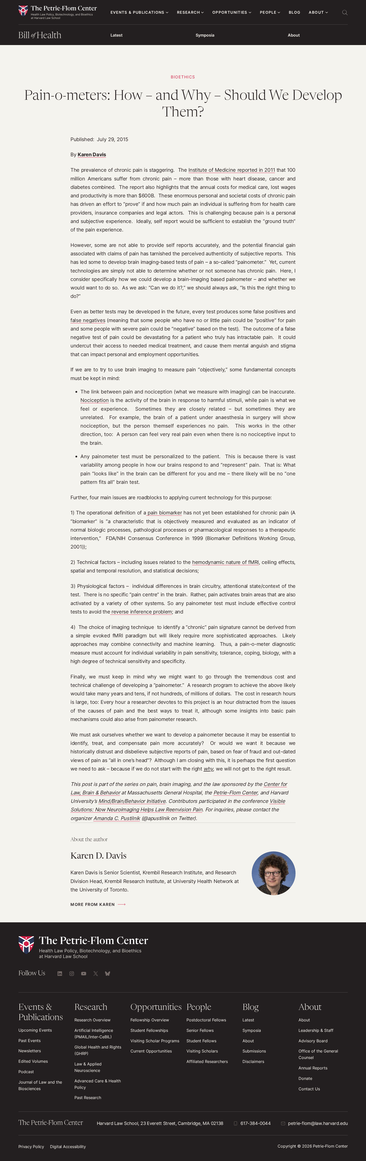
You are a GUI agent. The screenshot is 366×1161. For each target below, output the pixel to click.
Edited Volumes (33, 1061)
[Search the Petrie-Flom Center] (345, 12)
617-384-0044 (256, 1123)
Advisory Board (313, 1040)
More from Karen (92, 904)
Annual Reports (313, 1067)
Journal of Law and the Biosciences (40, 1085)
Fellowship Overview (149, 1019)
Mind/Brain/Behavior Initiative (132, 801)
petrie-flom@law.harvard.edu (318, 1123)
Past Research (87, 1097)
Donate (305, 1078)
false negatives (87, 320)
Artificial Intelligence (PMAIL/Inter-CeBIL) (93, 1033)
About (294, 35)
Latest (116, 35)
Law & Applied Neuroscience (88, 1067)
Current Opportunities (151, 1051)
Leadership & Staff (316, 1030)
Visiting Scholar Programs (154, 1040)
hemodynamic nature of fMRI (225, 562)
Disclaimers (253, 1061)
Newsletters (29, 1050)
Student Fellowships (149, 1030)
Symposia (205, 35)
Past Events (29, 1040)
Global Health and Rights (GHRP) (97, 1050)
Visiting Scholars (202, 1051)
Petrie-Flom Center (235, 792)
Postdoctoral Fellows (206, 1019)
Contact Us (309, 1088)
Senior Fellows (200, 1030)
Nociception (94, 400)
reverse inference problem (141, 611)
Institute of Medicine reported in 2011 (231, 170)
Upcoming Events (35, 1030)
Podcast (26, 1071)
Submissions (254, 1051)
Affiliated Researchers (207, 1061)
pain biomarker (164, 512)
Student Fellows (201, 1040)
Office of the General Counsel (318, 1054)
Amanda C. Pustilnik (116, 818)
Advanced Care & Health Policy (97, 1084)
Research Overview (92, 1019)
